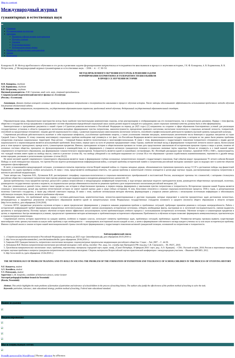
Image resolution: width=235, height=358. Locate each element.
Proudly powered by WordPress (17, 355)
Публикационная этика (24, 47)
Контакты (12, 55)
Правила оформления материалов (31, 36)
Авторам (11, 33)
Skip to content (9, 2)
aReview (48, 355)
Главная (11, 28)
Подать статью (20, 39)
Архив (10, 53)
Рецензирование (21, 44)
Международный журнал (29, 9)
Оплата (16, 42)
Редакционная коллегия (20, 31)
